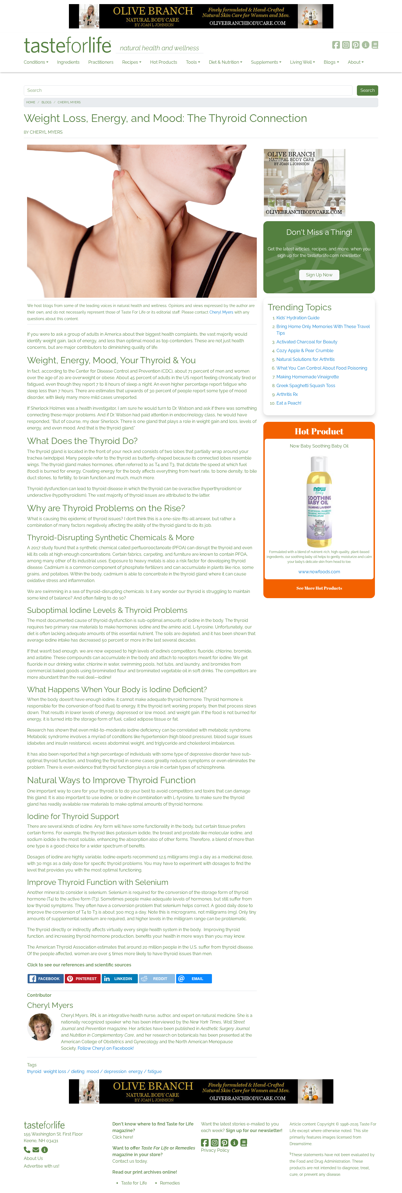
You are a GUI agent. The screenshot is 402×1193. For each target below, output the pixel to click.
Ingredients (68, 62)
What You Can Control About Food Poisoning (321, 368)
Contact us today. (130, 1161)
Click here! (122, 1137)
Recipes (130, 62)
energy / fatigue (145, 1071)
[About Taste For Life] (365, 45)
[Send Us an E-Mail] (36, 1149)
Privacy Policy (215, 1150)
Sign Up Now (319, 274)
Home (30, 102)
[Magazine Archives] (375, 45)
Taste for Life (134, 1183)
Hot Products (163, 62)
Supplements (264, 62)
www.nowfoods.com (319, 571)
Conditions (34, 62)
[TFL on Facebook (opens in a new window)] (336, 44)
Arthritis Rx (287, 394)
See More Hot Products (319, 588)
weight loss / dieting (64, 1071)
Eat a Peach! (288, 403)
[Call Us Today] (27, 1149)
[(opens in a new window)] (319, 501)
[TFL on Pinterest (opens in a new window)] (356, 44)
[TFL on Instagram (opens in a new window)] (346, 44)
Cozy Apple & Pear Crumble (304, 350)
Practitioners (100, 62)
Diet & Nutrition (224, 62)
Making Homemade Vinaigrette (307, 376)
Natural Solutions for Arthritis (305, 359)
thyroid (34, 1071)
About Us (33, 1158)
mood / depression (106, 1071)
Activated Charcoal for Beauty (306, 341)
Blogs (330, 62)
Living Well (301, 62)
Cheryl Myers (69, 102)
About (354, 62)
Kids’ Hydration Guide (297, 317)
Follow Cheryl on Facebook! (106, 1048)
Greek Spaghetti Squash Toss (305, 385)
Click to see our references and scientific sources (79, 964)
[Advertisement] (319, 685)
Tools (191, 62)
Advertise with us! (41, 1166)
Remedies (170, 1183)
